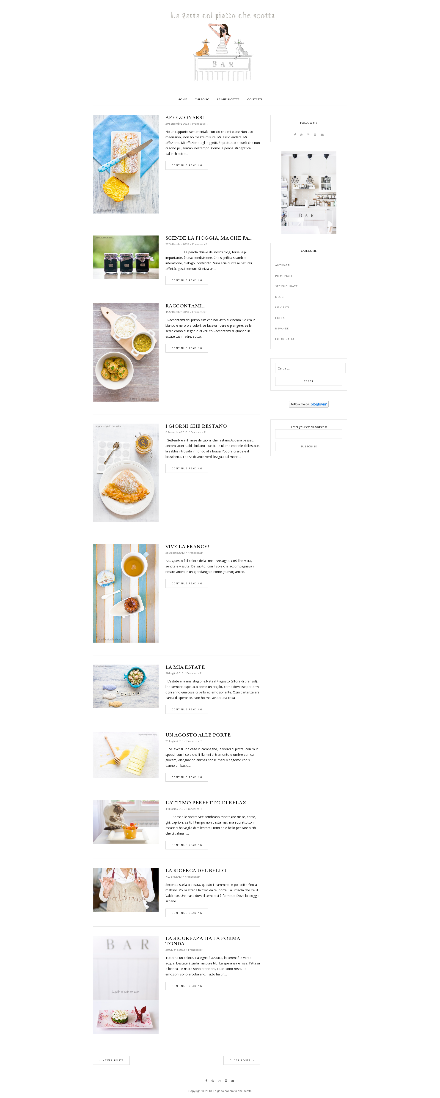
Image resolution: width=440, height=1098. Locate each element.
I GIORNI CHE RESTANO (196, 426)
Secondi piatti (287, 286)
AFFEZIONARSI (184, 117)
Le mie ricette (228, 99)
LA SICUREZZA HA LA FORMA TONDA (202, 941)
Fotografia (284, 338)
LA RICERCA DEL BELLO (195, 870)
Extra (280, 317)
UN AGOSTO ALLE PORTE (198, 735)
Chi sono (202, 99)
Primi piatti (284, 275)
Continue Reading (186, 165)
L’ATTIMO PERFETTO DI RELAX (205, 802)
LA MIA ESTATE (185, 667)
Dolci (280, 296)
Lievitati (282, 307)
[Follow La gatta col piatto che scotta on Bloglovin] (309, 404)
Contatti (254, 99)
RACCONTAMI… (185, 306)
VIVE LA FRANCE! (187, 546)
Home (182, 99)
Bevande (282, 328)
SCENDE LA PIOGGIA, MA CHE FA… (208, 238)
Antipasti (283, 265)
